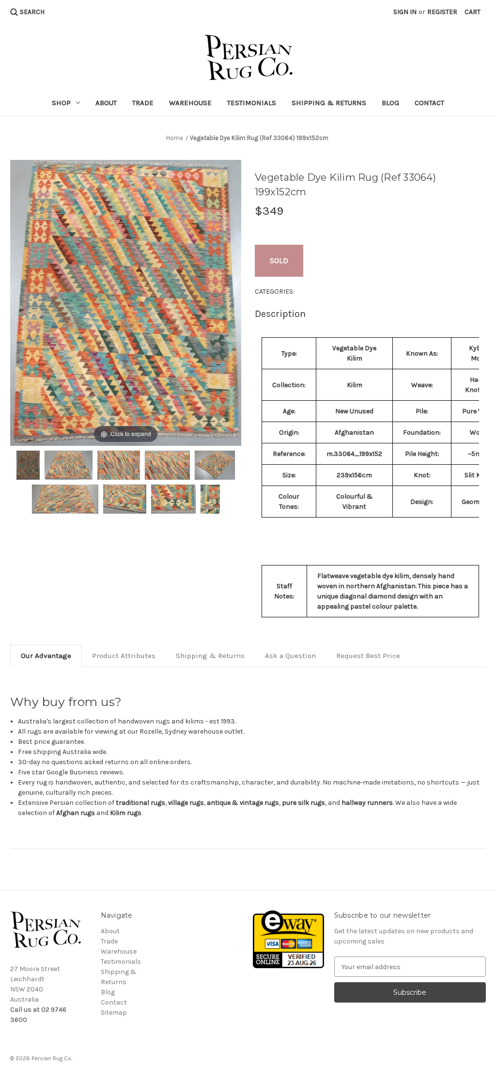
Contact (429, 102)
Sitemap (114, 1012)
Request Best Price (368, 655)
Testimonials (251, 102)
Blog (390, 102)
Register (442, 12)
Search (32, 12)
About (106, 102)
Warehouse (190, 102)
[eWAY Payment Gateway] (288, 939)
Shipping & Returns (329, 102)
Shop (61, 102)
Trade (143, 102)
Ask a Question (290, 655)
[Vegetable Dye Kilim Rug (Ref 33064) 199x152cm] (28, 465)
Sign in (405, 12)
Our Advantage (46, 655)
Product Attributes (123, 655)
